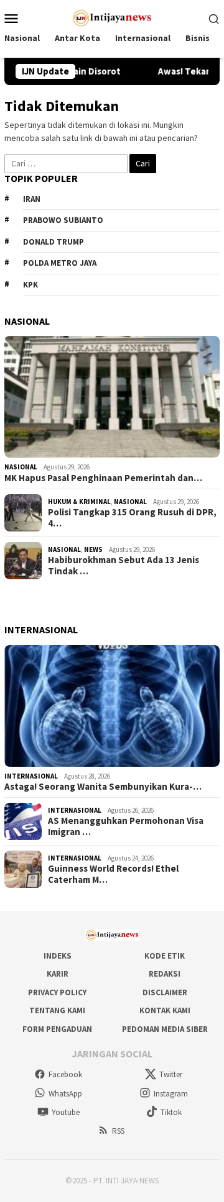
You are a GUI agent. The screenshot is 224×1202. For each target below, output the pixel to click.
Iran (31, 199)
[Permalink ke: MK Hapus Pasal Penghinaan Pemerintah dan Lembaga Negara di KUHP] (112, 397)
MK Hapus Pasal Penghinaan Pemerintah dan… (103, 478)
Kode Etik (164, 956)
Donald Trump (53, 242)
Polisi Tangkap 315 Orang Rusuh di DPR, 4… (132, 518)
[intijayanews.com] (112, 16)
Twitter (170, 1074)
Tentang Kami (57, 1010)
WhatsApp (65, 1093)
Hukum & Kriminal (79, 501)
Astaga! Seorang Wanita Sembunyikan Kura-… (103, 786)
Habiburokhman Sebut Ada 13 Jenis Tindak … (123, 565)
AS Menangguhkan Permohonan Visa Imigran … (125, 826)
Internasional (31, 776)
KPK (30, 284)
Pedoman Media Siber (165, 1029)
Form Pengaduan (57, 1029)
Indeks (58, 956)
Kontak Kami (164, 1010)
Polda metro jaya (59, 263)
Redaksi (164, 974)
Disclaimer (164, 992)
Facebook (65, 1074)
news (93, 549)
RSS (118, 1131)
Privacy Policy (57, 992)
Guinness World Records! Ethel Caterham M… (113, 874)
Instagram (171, 1093)
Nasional (20, 467)
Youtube (66, 1112)
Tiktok (171, 1112)
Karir (57, 974)
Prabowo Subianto (63, 220)
